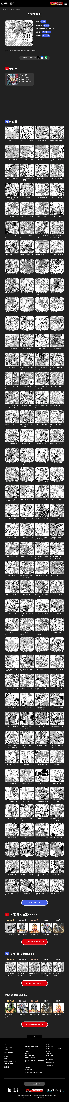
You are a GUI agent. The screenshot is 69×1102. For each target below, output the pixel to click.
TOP (3, 9)
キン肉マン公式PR (33, 1084)
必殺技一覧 (9, 9)
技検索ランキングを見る (33, 983)
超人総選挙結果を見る (33, 1024)
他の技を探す (33, 903)
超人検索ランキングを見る (33, 942)
